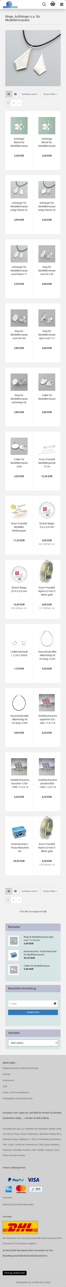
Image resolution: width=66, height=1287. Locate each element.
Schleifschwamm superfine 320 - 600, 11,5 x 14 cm (47, 719)
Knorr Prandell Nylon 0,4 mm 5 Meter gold (46, 848)
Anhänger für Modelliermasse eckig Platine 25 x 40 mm (46, 206)
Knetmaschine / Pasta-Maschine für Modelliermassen (20, 848)
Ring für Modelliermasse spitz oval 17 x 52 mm (46, 335)
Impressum (8, 1080)
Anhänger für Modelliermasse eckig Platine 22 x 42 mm (19, 206)
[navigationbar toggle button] (61, 4)
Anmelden (33, 1012)
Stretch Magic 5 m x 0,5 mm (46, 525)
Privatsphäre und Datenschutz (18, 1098)
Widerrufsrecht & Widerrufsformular (20, 1068)
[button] (8, 94)
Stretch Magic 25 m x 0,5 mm (19, 589)
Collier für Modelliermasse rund (19, 463)
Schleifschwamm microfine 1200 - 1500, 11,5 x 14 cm (20, 784)
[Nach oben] (9, 1282)
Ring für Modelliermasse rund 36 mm (19, 335)
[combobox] (29, 94)
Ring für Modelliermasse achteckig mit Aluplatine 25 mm (19, 399)
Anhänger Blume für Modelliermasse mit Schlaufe (19, 142)
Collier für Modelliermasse (46, 397)
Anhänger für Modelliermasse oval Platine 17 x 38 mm (19, 271)
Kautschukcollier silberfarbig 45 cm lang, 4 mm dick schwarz (20, 719)
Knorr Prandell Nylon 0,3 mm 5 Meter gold (46, 591)
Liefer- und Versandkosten (16, 1092)
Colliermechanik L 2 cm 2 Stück (19, 653)
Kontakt (6, 1074)
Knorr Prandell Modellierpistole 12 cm (46, 463)
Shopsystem (22, 1282)
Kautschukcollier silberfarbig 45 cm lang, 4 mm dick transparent (47, 655)
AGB (5, 1086)
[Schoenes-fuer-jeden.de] (9, 4)
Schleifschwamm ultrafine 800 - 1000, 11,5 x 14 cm (47, 784)
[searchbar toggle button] (44, 4)
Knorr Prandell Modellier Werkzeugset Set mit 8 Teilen (19, 527)
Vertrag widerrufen (14, 1273)
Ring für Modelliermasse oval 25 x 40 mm (46, 271)
